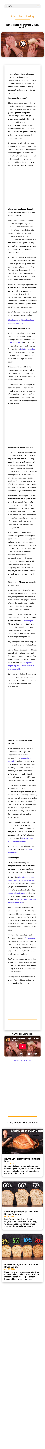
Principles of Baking (22, 17)
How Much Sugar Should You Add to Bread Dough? (21, 1265)
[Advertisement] (22, 184)
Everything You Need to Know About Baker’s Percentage (21, 1212)
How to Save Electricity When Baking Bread (22, 1160)
